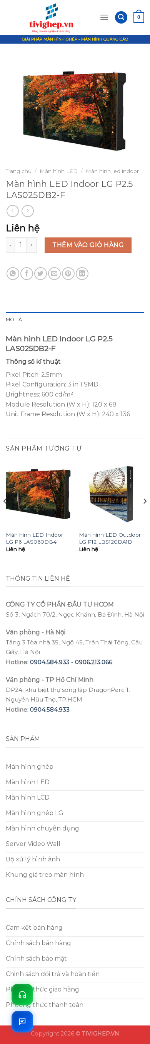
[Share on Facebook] (26, 273)
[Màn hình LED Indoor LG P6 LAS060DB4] (38, 494)
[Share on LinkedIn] (82, 273)
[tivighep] (53, 17)
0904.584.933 (50, 709)
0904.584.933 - (52, 662)
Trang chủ (19, 171)
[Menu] (104, 17)
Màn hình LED (59, 171)
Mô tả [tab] (14, 319)
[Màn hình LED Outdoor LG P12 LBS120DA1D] (111, 494)
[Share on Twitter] (40, 273)
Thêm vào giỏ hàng (88, 245)
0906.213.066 (93, 662)
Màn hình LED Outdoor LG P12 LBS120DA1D (110, 538)
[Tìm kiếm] (121, 17)
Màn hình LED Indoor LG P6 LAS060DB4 (34, 538)
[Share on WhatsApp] (13, 273)
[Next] (144, 517)
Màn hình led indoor (112, 171)
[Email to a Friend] (54, 273)
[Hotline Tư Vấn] (22, 994)
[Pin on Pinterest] (68, 273)
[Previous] (5, 517)
